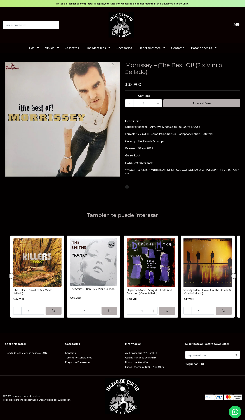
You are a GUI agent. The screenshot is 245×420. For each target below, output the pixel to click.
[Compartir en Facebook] (127, 187)
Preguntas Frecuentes (77, 362)
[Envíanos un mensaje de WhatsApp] (235, 412)
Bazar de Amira (201, 48)
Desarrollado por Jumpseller (54, 399)
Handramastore (149, 48)
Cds (31, 48)
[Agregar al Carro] (54, 311)
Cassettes (72, 48)
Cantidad (144, 95)
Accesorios (124, 48)
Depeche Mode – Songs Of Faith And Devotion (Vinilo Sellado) (149, 291)
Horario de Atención (136, 362)
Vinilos (49, 48)
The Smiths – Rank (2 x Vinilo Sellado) (93, 288)
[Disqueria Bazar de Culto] (122, 24)
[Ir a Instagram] (202, 364)
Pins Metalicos (95, 48)
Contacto (177, 48)
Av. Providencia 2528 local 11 (141, 352)
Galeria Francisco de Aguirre (141, 357)
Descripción (133, 121)
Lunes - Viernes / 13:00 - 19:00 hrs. (144, 366)
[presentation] (11, 276)
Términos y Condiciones (78, 357)
